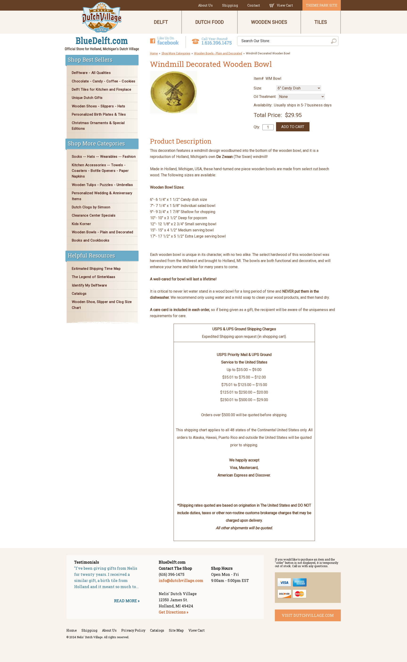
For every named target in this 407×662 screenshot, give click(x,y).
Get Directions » (173, 612)
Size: (258, 88)
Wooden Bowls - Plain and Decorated (218, 53)
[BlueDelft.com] (102, 26)
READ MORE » (126, 600)
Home (154, 53)
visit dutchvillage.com (308, 615)
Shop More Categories (176, 53)
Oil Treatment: (265, 96)
